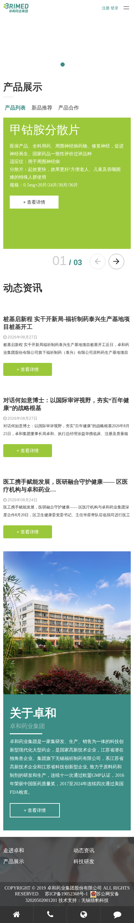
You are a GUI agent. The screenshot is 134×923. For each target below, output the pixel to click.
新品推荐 (42, 107)
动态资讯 (84, 850)
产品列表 (15, 107)
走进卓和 (13, 850)
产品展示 (13, 861)
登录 (114, 8)
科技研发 (84, 861)
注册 (106, 8)
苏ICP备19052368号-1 (66, 893)
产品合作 (68, 107)
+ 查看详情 (34, 202)
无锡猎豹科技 (95, 900)
